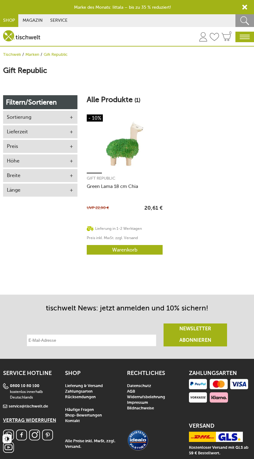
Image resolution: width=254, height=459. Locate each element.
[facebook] (21, 439)
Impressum (137, 403)
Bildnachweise (140, 408)
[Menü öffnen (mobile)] (244, 37)
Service (59, 20)
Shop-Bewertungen (83, 415)
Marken (32, 54)
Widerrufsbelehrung (146, 397)
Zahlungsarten (79, 392)
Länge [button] (13, 190)
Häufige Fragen (79, 410)
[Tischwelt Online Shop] (21, 36)
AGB (131, 392)
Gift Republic (101, 178)
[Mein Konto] (203, 37)
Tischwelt (12, 54)
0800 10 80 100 (24, 386)
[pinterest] (47, 439)
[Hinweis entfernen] (244, 7)
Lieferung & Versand (84, 386)
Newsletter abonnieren (195, 335)
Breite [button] (13, 175)
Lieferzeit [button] (17, 132)
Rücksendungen (80, 397)
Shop (9, 20)
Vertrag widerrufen (29, 420)
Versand (72, 447)
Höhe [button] (13, 161)
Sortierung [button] (19, 117)
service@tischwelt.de (28, 406)
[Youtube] (8, 451)
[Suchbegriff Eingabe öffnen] (244, 20)
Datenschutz (139, 386)
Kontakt (72, 421)
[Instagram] (34, 439)
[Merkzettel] (214, 37)
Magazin (33, 20)
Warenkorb (125, 250)
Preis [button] (12, 146)
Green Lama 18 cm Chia (112, 186)
